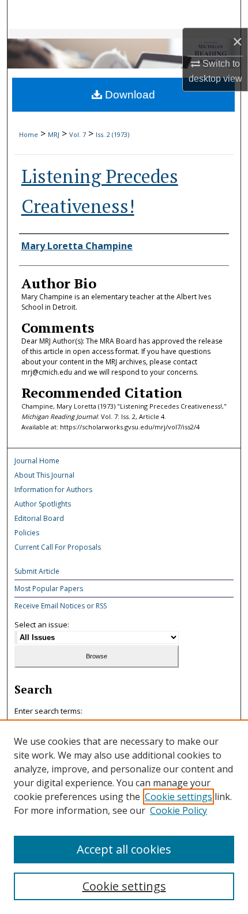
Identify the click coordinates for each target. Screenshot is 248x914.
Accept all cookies (124, 849)
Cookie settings (178, 796)
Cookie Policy (178, 810)
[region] (124, 816)
